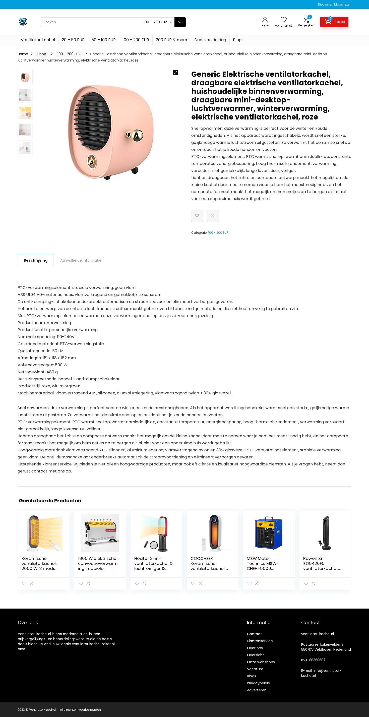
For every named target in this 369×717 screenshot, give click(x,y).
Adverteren (257, 690)
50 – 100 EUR (103, 40)
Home (23, 53)
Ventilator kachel (38, 40)
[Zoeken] (180, 22)
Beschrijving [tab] (35, 260)
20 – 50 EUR (73, 40)
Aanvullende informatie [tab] (80, 260)
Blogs (238, 40)
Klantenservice (260, 640)
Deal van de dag (210, 40)
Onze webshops (261, 662)
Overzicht (255, 655)
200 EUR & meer (172, 40)
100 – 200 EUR (135, 40)
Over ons (255, 647)
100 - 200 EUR (69, 53)
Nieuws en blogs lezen (334, 4)
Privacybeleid (258, 683)
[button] (175, 72)
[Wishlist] (284, 20)
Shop (41, 53)
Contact (254, 633)
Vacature (255, 669)
